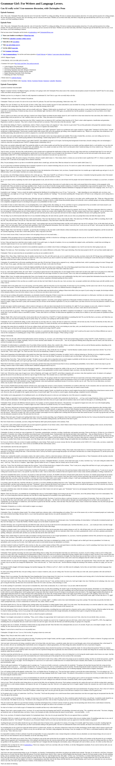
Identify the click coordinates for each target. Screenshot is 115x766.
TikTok (29, 81)
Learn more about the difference (61, 54)
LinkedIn (52, 81)
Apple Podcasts (41, 54)
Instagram (46, 81)
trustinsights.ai (33, 32)
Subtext (49, 54)
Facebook (35, 81)
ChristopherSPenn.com (46, 32)
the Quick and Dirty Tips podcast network (27, 63)
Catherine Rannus (16, 77)
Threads (40, 81)
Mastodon (58, 81)
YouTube (24, 81)
